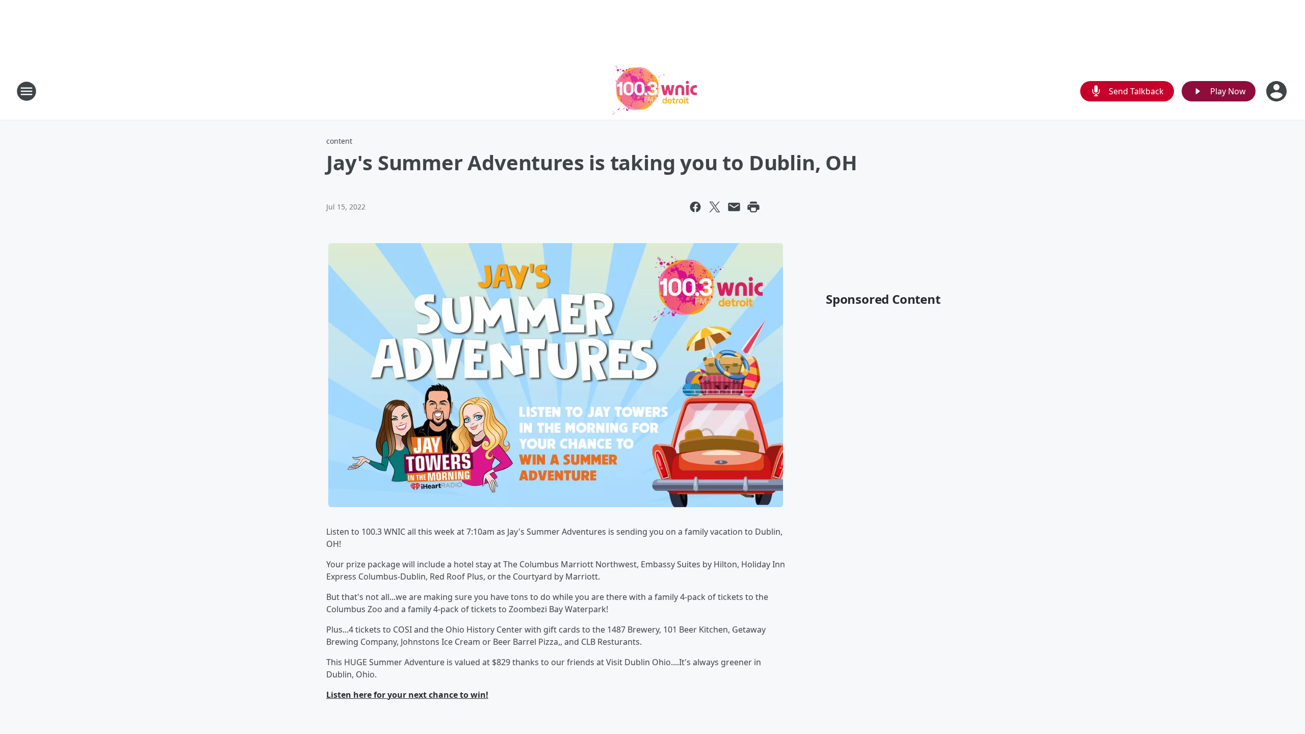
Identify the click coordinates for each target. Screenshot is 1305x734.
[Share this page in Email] (734, 207)
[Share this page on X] (715, 207)
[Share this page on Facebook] (695, 207)
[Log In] (1277, 91)
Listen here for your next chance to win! (407, 694)
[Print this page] (753, 207)
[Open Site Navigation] (26, 91)
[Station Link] (652, 91)
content (339, 141)
